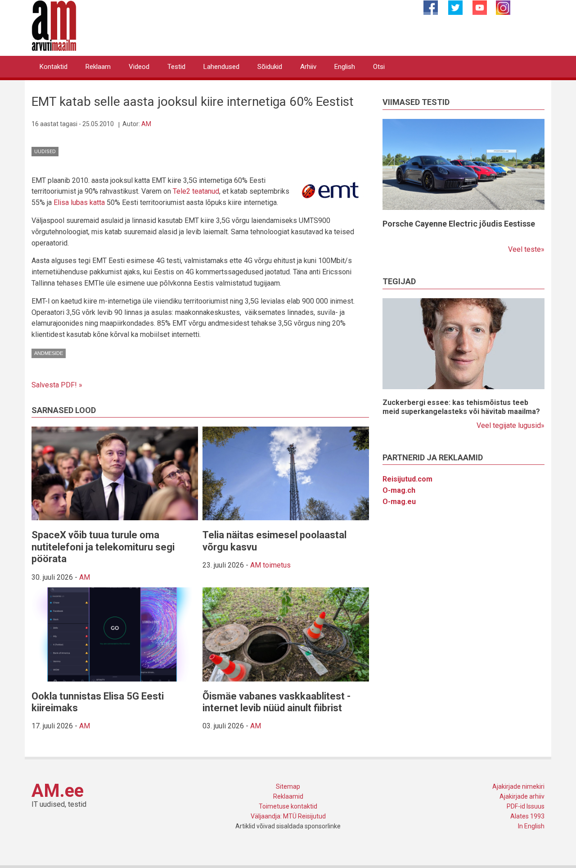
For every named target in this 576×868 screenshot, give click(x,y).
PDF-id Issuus (525, 806)
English (344, 67)
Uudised (45, 152)
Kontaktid (54, 67)
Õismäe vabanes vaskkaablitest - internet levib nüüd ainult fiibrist (276, 702)
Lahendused (221, 67)
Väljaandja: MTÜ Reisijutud (288, 816)
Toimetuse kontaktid (288, 806)
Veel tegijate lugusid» (510, 425)
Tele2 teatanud (196, 191)
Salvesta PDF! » (57, 385)
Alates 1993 (527, 816)
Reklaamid (288, 796)
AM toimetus (270, 565)
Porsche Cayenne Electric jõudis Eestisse (458, 223)
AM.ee (58, 790)
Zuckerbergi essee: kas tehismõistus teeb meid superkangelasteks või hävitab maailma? (461, 406)
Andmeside (48, 353)
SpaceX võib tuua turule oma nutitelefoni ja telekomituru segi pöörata (103, 546)
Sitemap (288, 786)
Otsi (379, 67)
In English (531, 826)
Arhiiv (308, 67)
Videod (139, 67)
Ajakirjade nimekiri (518, 786)
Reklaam (98, 67)
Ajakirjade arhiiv (522, 796)
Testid (176, 67)
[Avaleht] (54, 25)
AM (146, 123)
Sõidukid (269, 67)
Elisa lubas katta (79, 202)
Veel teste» (526, 249)
